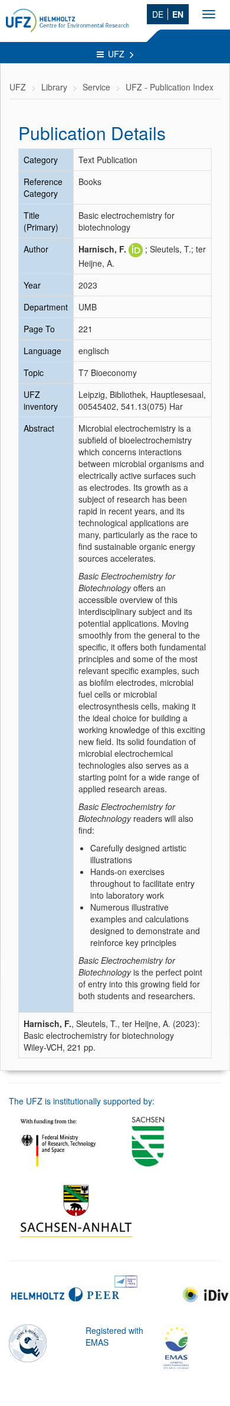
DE (157, 14)
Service (96, 87)
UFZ (117, 54)
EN (177, 14)
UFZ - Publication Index (169, 87)
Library (54, 87)
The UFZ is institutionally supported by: (82, 1101)
